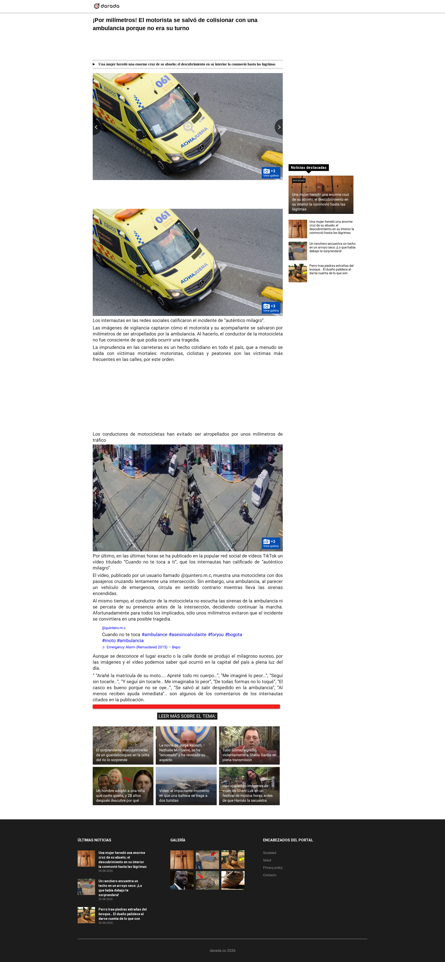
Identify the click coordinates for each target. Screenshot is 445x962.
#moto (109, 640)
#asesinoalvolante (188, 634)
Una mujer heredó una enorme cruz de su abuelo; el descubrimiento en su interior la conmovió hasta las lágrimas (187, 64)
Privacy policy (273, 872)
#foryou (216, 634)
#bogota (233, 634)
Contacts (269, 880)
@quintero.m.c (114, 628)
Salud (267, 865)
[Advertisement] (188, 45)
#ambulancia (130, 640)
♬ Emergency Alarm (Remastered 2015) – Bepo (141, 647)
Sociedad (299, 180)
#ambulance (154, 634)
